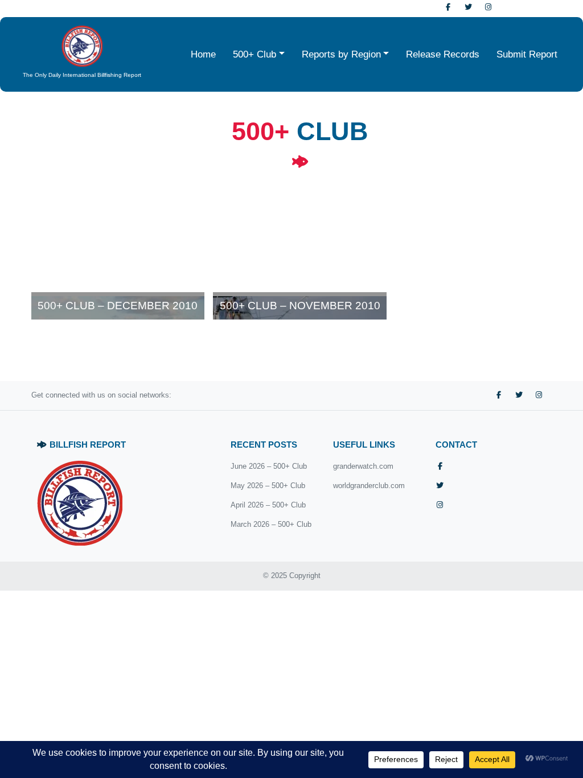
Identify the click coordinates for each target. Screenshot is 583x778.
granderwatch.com (363, 466)
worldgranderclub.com (369, 485)
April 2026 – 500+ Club (268, 505)
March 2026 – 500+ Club (271, 524)
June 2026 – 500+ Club (269, 466)
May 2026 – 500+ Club (268, 485)
